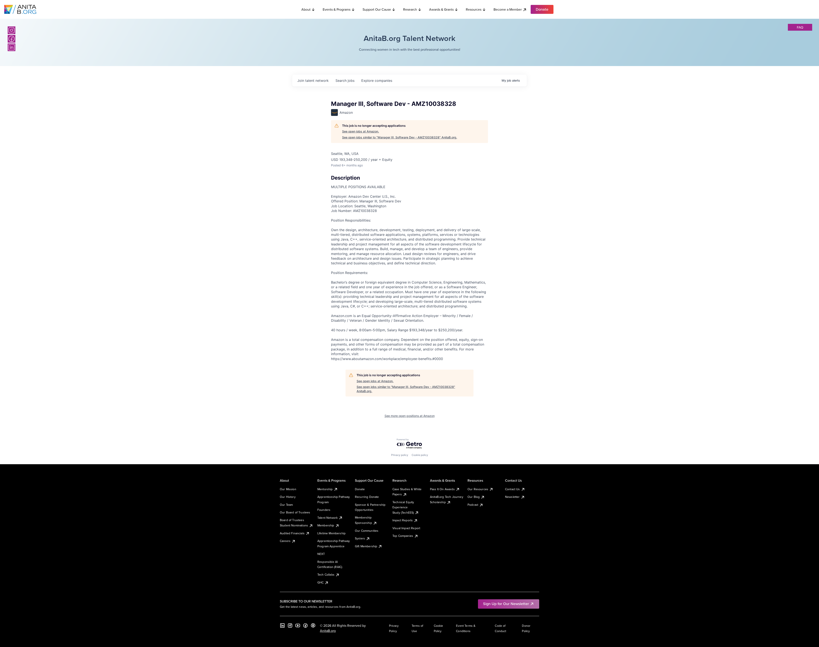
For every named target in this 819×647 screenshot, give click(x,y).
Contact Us (512, 489)
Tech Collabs (325, 574)
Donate (360, 489)
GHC (320, 582)
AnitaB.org (328, 630)
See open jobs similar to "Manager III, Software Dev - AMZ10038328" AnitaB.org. (399, 137)
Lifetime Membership (331, 533)
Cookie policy (420, 455)
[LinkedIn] (11, 47)
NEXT (321, 554)
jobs (344, 80)
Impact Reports (402, 520)
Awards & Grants (441, 9)
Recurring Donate (367, 497)
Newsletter (512, 497)
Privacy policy (399, 455)
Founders (323, 510)
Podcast (473, 505)
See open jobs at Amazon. (360, 131)
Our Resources (478, 489)
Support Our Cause (377, 9)
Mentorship (325, 489)
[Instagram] (11, 30)
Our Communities (366, 531)
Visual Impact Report (406, 528)
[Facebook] (11, 39)
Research (410, 9)
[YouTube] (297, 625)
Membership (325, 525)
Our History (288, 497)
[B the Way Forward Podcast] (313, 625)
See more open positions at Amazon (410, 416)
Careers (285, 541)
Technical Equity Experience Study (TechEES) (403, 507)
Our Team (286, 505)
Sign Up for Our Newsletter (506, 603)
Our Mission (288, 489)
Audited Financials (292, 533)
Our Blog (474, 497)
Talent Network (327, 518)
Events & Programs (336, 9)
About (306, 9)
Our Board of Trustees (295, 512)
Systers (360, 538)
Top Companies (402, 536)
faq (800, 27)
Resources (473, 9)
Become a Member (508, 9)
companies (376, 80)
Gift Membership (366, 546)
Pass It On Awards (442, 489)
